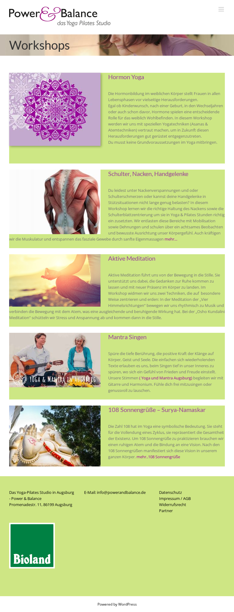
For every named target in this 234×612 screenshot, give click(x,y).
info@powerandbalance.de (121, 492)
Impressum (169, 498)
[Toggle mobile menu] (221, 9)
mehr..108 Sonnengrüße (158, 456)
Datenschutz (170, 492)
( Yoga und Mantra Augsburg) (165, 378)
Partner (166, 510)
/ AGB (185, 498)
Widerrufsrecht (172, 504)
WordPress (127, 604)
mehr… (171, 239)
